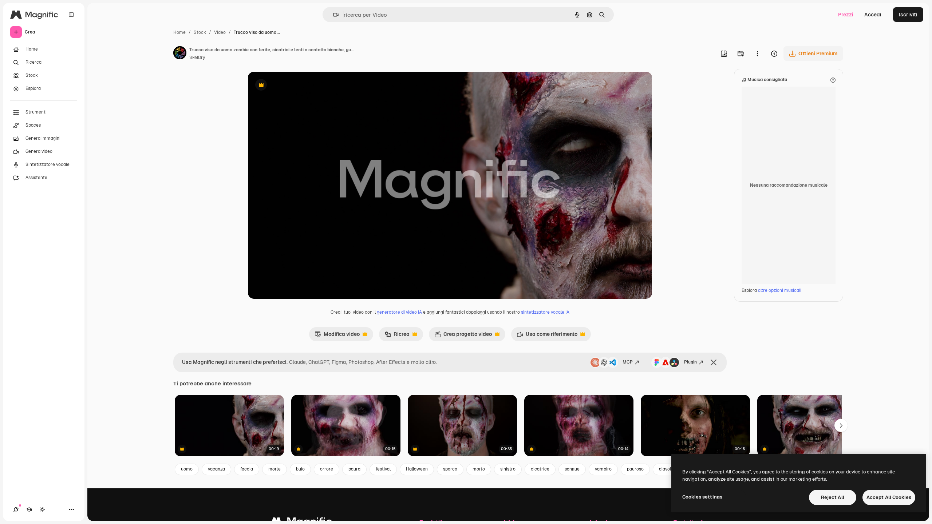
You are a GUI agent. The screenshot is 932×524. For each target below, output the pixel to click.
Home (179, 32)
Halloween (417, 469)
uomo (187, 469)
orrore (326, 469)
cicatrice (540, 469)
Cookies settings (702, 497)
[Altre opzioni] (757, 53)
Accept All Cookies (888, 497)
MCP (628, 362)
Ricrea (397, 336)
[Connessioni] (16, 509)
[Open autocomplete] (333, 14)
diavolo (666, 469)
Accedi (872, 14)
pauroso (635, 469)
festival (383, 469)
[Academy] (29, 509)
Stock (200, 32)
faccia (246, 469)
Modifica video (337, 336)
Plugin (690, 362)
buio (300, 469)
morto (479, 469)
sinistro (508, 469)
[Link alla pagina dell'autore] (179, 53)
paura (354, 469)
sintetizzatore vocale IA (545, 312)
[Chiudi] (713, 362)
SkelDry (197, 57)
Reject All (832, 497)
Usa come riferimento (547, 336)
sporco (450, 469)
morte (274, 469)
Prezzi (845, 14)
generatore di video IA (399, 312)
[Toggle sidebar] (71, 14)
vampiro (603, 469)
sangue (572, 469)
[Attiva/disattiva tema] (42, 509)
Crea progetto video (463, 336)
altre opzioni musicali (779, 290)
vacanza (216, 469)
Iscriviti (908, 14)
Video (220, 32)
